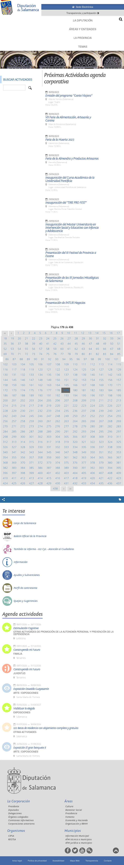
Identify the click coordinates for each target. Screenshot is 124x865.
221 (66, 405)
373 (48, 462)
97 (85, 359)
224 (92, 405)
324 (110, 442)
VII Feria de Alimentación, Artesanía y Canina (68, 119)
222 (75, 405)
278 (75, 426)
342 (22, 452)
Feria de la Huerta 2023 (59, 139)
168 (92, 385)
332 (57, 447)
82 (97, 354)
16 (111, 333)
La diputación (83, 20)
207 (66, 400)
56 (33, 349)
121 (48, 369)
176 (40, 390)
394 (110, 468)
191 (48, 395)
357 (31, 457)
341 (14, 452)
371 (31, 462)
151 (66, 380)
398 (22, 473)
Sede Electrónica (84, 6)
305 (66, 436)
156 (110, 380)
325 (118, 442)
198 (110, 395)
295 (101, 431)
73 (33, 354)
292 (75, 431)
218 (40, 405)
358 (40, 457)
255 (118, 416)
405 (83, 473)
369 (14, 462)
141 (101, 374)
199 (118, 395)
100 (107, 359)
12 (82, 333)
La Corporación (18, 801)
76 (55, 354)
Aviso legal (17, 860)
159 (14, 385)
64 (90, 349)
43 (62, 343)
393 (101, 468)
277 (66, 426)
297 (118, 431)
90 (35, 359)
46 (83, 343)
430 (57, 483)
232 (40, 411)
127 (101, 369)
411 (14, 478)
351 (101, 452)
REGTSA (12, 839)
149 (48, 380)
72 (26, 354)
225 (101, 405)
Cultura (69, 806)
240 (110, 411)
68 (118, 349)
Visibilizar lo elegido (24, 708)
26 (62, 338)
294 (92, 431)
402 (57, 473)
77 (62, 354)
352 (110, 452)
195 (83, 395)
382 (5, 468)
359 (48, 457)
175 (31, 390)
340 (5, 452)
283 (118, 426)
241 (118, 411)
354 (5, 457)
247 (48, 416)
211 (101, 400)
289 (48, 431)
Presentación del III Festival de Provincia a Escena (70, 254)
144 (5, 380)
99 (99, 359)
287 (31, 431)
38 (26, 343)
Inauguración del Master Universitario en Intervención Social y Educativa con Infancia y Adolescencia (72, 228)
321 (83, 442)
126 (92, 369)
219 (48, 405)
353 (118, 452)
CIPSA (11, 836)
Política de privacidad (37, 860)
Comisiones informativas (21, 820)
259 (31, 421)
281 (101, 426)
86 (7, 359)
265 (83, 421)
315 (31, 442)
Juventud (19, 673)
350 (92, 452)
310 (110, 436)
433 (83, 483)
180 (75, 390)
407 (101, 473)
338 (110, 447)
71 (19, 354)
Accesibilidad (58, 860)
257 (14, 421)
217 (31, 405)
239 (101, 411)
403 (66, 473)
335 (83, 447)
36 (12, 343)
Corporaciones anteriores (21, 823)
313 (14, 442)
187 (14, 395)
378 (92, 462)
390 (75, 468)
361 (66, 457)
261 (48, 421)
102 (5, 364)
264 (75, 421)
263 (66, 421)
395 (118, 468)
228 (5, 411)
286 (22, 431)
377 (83, 462)
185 (118, 390)
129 (118, 369)
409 (118, 473)
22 (33, 338)
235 (66, 411)
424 (5, 483)
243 (14, 416)
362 (75, 457)
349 (83, 452)
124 (75, 369)
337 (101, 447)
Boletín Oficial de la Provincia (30, 536)
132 (22, 374)
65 (97, 349)
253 (101, 416)
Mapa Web (75, 860)
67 (111, 349)
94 (64, 359)
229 (14, 411)
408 (110, 473)
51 (118, 343)
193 (66, 395)
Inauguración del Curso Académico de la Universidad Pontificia (69, 179)
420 (92, 478)
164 (57, 385)
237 (83, 411)
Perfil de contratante (25, 588)
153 (83, 380)
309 (101, 436)
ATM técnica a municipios (78, 839)
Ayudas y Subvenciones (27, 575)
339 (118, 447)
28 (76, 338)
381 (118, 462)
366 (110, 457)
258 (22, 421)
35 (5, 343)
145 (14, 380)
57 (40, 349)
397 (14, 473)
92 (49, 359)
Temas (82, 46)
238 (92, 411)
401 (48, 473)
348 (75, 452)
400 (40, 473)
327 (14, 447)
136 (57, 374)
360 (57, 457)
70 (12, 354)
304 (57, 436)
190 (40, 395)
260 (40, 421)
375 (66, 462)
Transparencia (91, 860)
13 (89, 333)
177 (48, 390)
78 (69, 354)
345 (48, 452)
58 (47, 349)
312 (5, 442)
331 (48, 447)
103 (14, 364)
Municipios (72, 831)
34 (118, 338)
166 (75, 385)
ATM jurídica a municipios (78, 843)
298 (5, 436)
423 (118, 478)
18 (5, 338)
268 (110, 421)
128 (110, 369)
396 (5, 473)
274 (40, 426)
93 (56, 359)
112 (92, 364)
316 (40, 442)
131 (14, 374)
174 (22, 390)
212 (110, 400)
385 (31, 468)
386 (40, 468)
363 (83, 457)
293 (83, 431)
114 (110, 364)
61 (69, 349)
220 (57, 405)
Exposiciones (21, 712)
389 (66, 468)
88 (21, 359)
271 (14, 426)
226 (110, 405)
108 (57, 364)
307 (83, 436)
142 (110, 374)
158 (5, 385)
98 (92, 359)
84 (111, 354)
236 (75, 411)
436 (110, 483)
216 (22, 405)
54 (19, 349)
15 (104, 333)
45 (76, 343)
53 (12, 349)
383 (14, 468)
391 (83, 468)
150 (57, 380)
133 (31, 374)
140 (92, 374)
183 (101, 390)
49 (104, 343)
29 (83, 338)
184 (110, 390)
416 (57, 478)
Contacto (108, 860)
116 (5, 369)
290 (57, 431)
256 (5, 421)
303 (48, 436)
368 (5, 462)
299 (14, 436)
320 (75, 442)
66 (104, 349)
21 (26, 338)
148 (40, 380)
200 (5, 400)
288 (40, 431)
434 (92, 483)
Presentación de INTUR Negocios (65, 302)
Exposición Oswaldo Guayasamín (31, 689)
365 (101, 457)
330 (40, 447)
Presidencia (71, 813)
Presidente (13, 806)
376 (75, 462)
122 (57, 369)
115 (118, 364)
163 (48, 385)
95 (71, 359)
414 (40, 478)
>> (70, 488)
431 (66, 483)
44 (69, 343)
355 (14, 457)
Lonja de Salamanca (25, 523)
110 (75, 364)
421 (101, 478)
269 (118, 421)
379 (101, 462)
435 (101, 483)
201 (14, 400)
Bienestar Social (73, 810)
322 (92, 442)
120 (40, 369)
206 (57, 400)
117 (14, 369)
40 (40, 343)
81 (90, 354)
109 (66, 364)
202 (22, 400)
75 (47, 354)
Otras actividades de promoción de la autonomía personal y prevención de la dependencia (63, 632)
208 (75, 400)
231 (31, 411)
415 (48, 478)
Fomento (69, 817)
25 (55, 338)
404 (75, 473)
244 (22, 416)
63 (83, 349)
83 (104, 354)
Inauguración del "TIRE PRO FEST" (66, 202)
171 (118, 385)
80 (83, 354)
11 (75, 333)
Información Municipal (77, 836)
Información (20, 562)
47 (90, 343)
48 (97, 343)
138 (75, 374)
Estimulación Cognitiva (25, 628)
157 (118, 380)
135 (48, 374)
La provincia (83, 38)
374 (57, 462)
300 (22, 436)
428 (40, 483)
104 (22, 364)
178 (57, 390)
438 (55, 488)
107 (48, 364)
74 (40, 354)
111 (83, 364)
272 (22, 426)
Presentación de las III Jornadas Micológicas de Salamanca (72, 279)
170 (110, 385)
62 (76, 349)
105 (31, 364)
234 (57, 411)
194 (75, 395)
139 (83, 374)
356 (22, 457)
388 (57, 468)
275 (48, 426)
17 (118, 333)
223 (83, 405)
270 (5, 426)
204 (40, 400)
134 (40, 374)
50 (111, 343)
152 (75, 380)
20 (19, 338)
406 (92, 473)
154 (92, 380)
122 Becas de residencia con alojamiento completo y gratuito (45, 728)
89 (28, 359)
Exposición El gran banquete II (29, 747)
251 (83, 416)
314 (22, 442)
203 (31, 400)
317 (48, 442)
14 (96, 333)
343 (31, 452)
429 (48, 483)
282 (110, 426)
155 (101, 380)
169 (101, 385)
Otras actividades (24, 732)
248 (57, 416)
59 (55, 349)
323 (101, 442)
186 (5, 395)
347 (66, 452)
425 (14, 483)
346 (57, 452)
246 (40, 416)
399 (31, 473)
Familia (17, 653)
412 (22, 478)
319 (66, 442)
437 (118, 483)
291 (66, 431)
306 (75, 436)
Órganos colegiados (18, 817)
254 (110, 416)
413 (31, 478)
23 (40, 338)
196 (92, 395)
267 (101, 421)
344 (40, 452)
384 (22, 468)
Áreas (68, 801)
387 (48, 468)
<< (5, 333)
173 (14, 390)
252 (92, 416)
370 (22, 462)
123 (66, 369)
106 (40, 364)
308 (92, 436)
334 (75, 447)
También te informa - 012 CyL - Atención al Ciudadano (44, 549)
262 (57, 421)
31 (97, 338)
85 (118, 354)
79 (76, 354)
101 (116, 359)
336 (92, 447)
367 (118, 457)
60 (62, 349)
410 (5, 478)
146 (22, 380)
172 (5, 390)
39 (33, 343)
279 (83, 426)
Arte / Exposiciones (25, 693)
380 (110, 462)
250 (75, 416)
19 (12, 338)
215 (14, 405)
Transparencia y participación (81, 13)
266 (92, 421)
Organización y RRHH (76, 823)
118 (22, 369)
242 (5, 416)
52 (5, 349)
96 (78, 359)
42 (55, 343)
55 (26, 349)
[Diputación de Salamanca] (20, 7)
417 (66, 478)
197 (101, 395)
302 (40, 436)
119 (31, 369)
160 (22, 385)
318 (57, 442)
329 (31, 447)
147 (31, 380)
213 (118, 400)
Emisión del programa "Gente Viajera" (68, 95)
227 (118, 405)
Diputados (13, 810)
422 (110, 478)
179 (66, 390)
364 (92, 457)
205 (48, 400)
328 (22, 447)
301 (31, 436)
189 (31, 395)
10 (68, 333)
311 (118, 436)
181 (83, 390)
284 (5, 431)
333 (66, 447)
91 (42, 359)
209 (83, 400)
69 (5, 354)
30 (90, 338)
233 (48, 411)
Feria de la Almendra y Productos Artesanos (71, 158)
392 (92, 468)
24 (47, 338)
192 (57, 395)
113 (101, 364)
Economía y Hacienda (76, 820)
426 (22, 483)
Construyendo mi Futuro (26, 650)
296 (110, 431)
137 (66, 374)
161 (31, 385)
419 (83, 478)
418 (75, 478)
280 (92, 426)
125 (83, 369)
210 (92, 400)
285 (14, 431)
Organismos (16, 831)
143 (118, 374)
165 (66, 385)
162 (40, 385)
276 (57, 426)
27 (69, 338)
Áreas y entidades (82, 29)
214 (5, 405)
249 (66, 416)
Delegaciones (15, 813)
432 (75, 483)
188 (22, 395)
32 (104, 338)
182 (92, 390)
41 (47, 343)
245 (31, 416)
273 (31, 426)
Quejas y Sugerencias (26, 601)
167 (83, 385)
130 (5, 374)
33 (111, 338)
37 (19, 343)
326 (5, 447)
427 (31, 483)
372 (40, 462)
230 (22, 411)
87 (14, 359)
